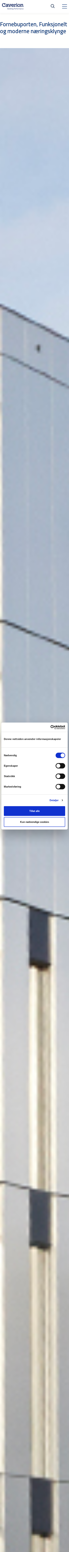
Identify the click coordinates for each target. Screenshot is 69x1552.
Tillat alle (34, 810)
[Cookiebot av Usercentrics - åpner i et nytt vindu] (50, 727)
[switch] (60, 765)
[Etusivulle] (12, 6)
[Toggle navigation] (64, 6)
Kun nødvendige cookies (34, 821)
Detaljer (54, 800)
